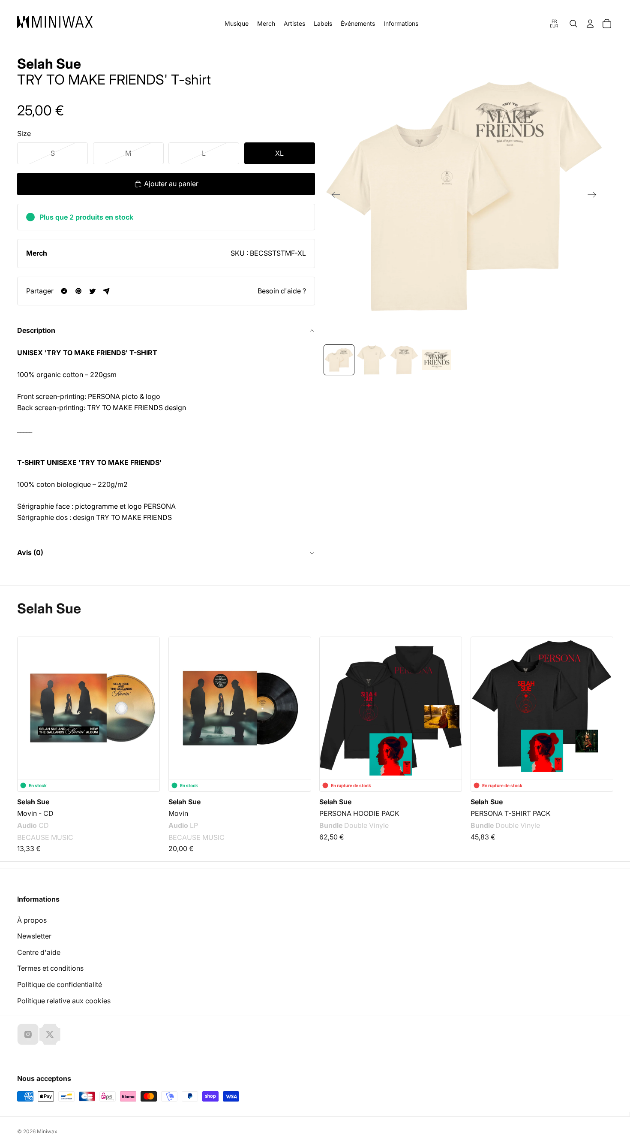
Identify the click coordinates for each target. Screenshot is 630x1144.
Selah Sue (49, 64)
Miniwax (47, 1131)
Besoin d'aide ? (282, 291)
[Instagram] (28, 1034)
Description (36, 330)
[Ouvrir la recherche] (573, 24)
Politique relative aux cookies (64, 1000)
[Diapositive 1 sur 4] (339, 359)
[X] (49, 1034)
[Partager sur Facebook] (64, 291)
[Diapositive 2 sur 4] (371, 359)
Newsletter (34, 936)
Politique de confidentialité (59, 984)
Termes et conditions (50, 968)
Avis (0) (30, 552)
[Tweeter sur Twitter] (92, 291)
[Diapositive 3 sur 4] (404, 359)
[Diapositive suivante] (594, 196)
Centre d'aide (38, 952)
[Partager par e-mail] (106, 291)
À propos (32, 920)
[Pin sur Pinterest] (78, 291)
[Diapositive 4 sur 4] (436, 359)
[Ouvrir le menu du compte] (590, 24)
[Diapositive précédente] (333, 196)
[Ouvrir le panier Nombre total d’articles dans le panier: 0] (607, 24)
